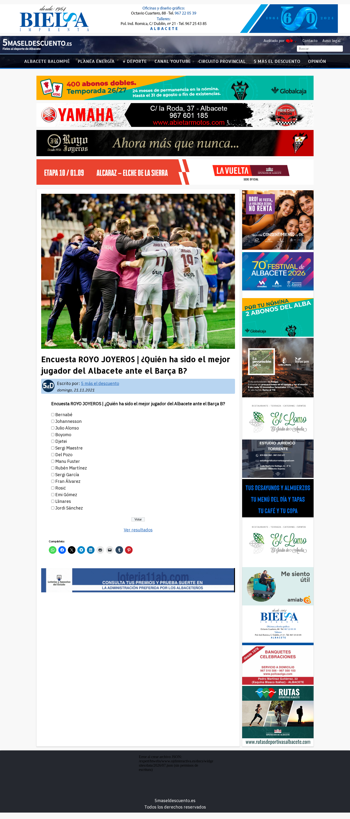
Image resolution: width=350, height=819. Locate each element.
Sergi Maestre (69, 448)
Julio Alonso (67, 428)
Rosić (60, 488)
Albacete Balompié (47, 61)
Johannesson (68, 421)
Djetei (61, 441)
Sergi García (67, 474)
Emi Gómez (66, 494)
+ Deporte (135, 61)
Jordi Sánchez (69, 508)
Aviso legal (331, 40)
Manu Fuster (67, 461)
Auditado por (274, 40)
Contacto (310, 40)
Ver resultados (138, 530)
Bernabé (63, 414)
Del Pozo (63, 454)
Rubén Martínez (71, 468)
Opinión (317, 61)
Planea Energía (96, 61)
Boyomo (63, 434)
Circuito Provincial (222, 61)
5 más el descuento (277, 61)
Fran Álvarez (67, 481)
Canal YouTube (173, 61)
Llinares (63, 501)
